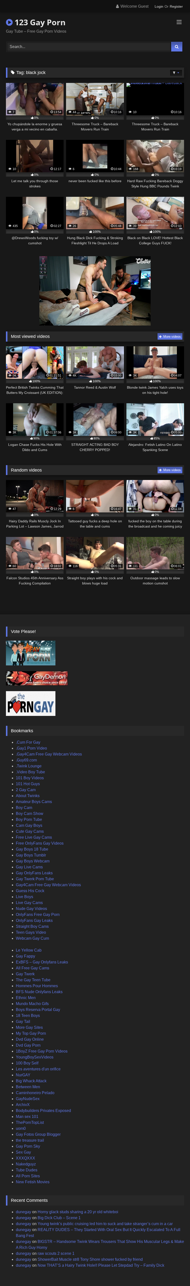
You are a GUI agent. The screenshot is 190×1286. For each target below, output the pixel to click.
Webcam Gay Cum (32, 938)
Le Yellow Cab (29, 950)
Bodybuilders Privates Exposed (43, 1111)
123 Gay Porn (39, 22)
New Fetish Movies (32, 1182)
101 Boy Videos (30, 778)
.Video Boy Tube (30, 772)
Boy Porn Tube (29, 819)
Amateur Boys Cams (34, 802)
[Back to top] (174, 1271)
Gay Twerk (25, 974)
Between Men (28, 1087)
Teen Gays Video (31, 932)
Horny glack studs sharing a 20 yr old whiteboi (78, 1212)
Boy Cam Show (29, 813)
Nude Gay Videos (31, 909)
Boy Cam (24, 808)
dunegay (23, 1212)
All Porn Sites (28, 1176)
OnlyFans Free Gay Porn (38, 914)
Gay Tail (23, 1021)
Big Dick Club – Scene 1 (59, 1218)
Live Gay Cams (29, 903)
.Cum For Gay (28, 742)
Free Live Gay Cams (34, 837)
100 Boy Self (27, 1063)
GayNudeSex (28, 1099)
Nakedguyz (26, 1164)
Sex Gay (23, 1152)
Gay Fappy (25, 956)
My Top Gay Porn (31, 1033)
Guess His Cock (30, 891)
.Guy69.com (26, 760)
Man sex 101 (27, 1116)
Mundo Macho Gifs (32, 1004)
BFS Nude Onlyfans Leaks (39, 992)
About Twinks (28, 796)
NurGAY (23, 1075)
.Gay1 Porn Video (31, 748)
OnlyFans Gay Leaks (34, 920)
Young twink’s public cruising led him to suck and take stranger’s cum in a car (105, 1224)
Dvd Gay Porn (28, 1045)
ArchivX (23, 1105)
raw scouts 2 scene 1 (56, 1253)
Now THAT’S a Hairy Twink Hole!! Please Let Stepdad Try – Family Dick (101, 1265)
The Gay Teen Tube (33, 980)
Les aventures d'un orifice (38, 1069)
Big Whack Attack (31, 1081)
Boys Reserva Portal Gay (38, 1010)
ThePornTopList (30, 1122)
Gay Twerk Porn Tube (35, 879)
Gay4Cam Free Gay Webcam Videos (48, 885)
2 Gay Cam (26, 790)
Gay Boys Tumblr (31, 855)
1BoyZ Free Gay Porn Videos (42, 1051)
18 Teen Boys (28, 1015)
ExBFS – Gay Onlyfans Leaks (42, 962)
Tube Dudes (26, 1170)
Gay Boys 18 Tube (32, 849)
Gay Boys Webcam (32, 861)
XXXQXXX (25, 1158)
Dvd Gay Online (30, 1039)
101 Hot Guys (28, 784)
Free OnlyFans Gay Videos (40, 843)
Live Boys (24, 897)
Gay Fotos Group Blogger (38, 1134)
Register (176, 6)
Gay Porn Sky (28, 1146)
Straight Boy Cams (32, 926)
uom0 (21, 1128)
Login (159, 6)
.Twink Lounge (29, 766)
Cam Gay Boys (29, 825)
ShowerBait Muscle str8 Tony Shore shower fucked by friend (90, 1259)
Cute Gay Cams (30, 831)
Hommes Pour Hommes (37, 986)
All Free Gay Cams (32, 968)
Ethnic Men (26, 998)
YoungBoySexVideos (34, 1057)
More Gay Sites (29, 1027)
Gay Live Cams (29, 867)
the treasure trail (30, 1140)
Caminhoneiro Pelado (35, 1093)
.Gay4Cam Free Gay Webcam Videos (49, 754)
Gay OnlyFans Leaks (34, 873)
